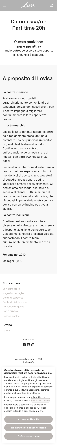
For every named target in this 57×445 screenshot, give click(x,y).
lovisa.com (28, 339)
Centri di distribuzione (15, 302)
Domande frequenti (13, 306)
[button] (51, 5)
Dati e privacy (10, 311)
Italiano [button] (28, 362)
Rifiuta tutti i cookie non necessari (28, 427)
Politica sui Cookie (40, 400)
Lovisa (6, 330)
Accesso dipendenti (25, 359)
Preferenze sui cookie (29, 436)
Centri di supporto (13, 297)
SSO (40, 359)
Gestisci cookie (11, 316)
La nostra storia (11, 288)
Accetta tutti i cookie (28, 419)
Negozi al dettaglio (13, 293)
